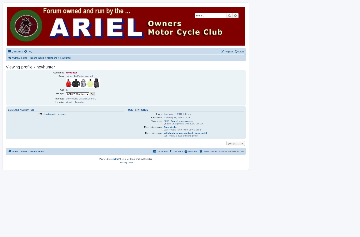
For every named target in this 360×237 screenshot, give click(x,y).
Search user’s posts (181, 121)
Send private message (55, 114)
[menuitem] (28, 51)
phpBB (114, 159)
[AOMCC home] (126, 26)
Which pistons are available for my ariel (185, 133)
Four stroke (170, 127)
